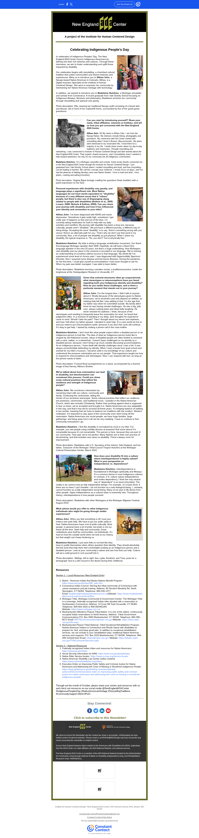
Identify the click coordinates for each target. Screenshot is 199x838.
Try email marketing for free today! (99, 833)
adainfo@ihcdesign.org (98, 821)
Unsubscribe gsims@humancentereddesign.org (99, 814)
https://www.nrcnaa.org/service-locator (109, 656)
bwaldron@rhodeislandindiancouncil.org (88, 593)
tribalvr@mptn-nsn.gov (98, 638)
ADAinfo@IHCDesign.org (112, 738)
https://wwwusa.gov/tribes (74, 651)
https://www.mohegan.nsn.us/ (85, 609)
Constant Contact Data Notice (99, 817)
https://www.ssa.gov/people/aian (114, 653)
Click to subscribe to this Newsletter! (99, 717)
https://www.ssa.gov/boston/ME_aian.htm (82, 583)
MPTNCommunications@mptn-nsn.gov (93, 619)
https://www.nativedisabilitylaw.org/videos (82, 661)
